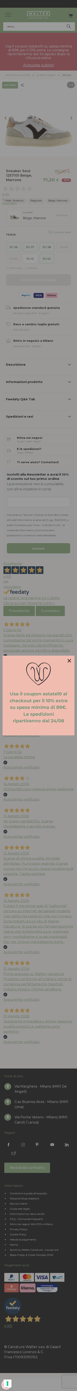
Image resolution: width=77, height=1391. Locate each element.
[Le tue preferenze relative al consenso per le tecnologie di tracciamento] (7, 1383)
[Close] (69, 661)
